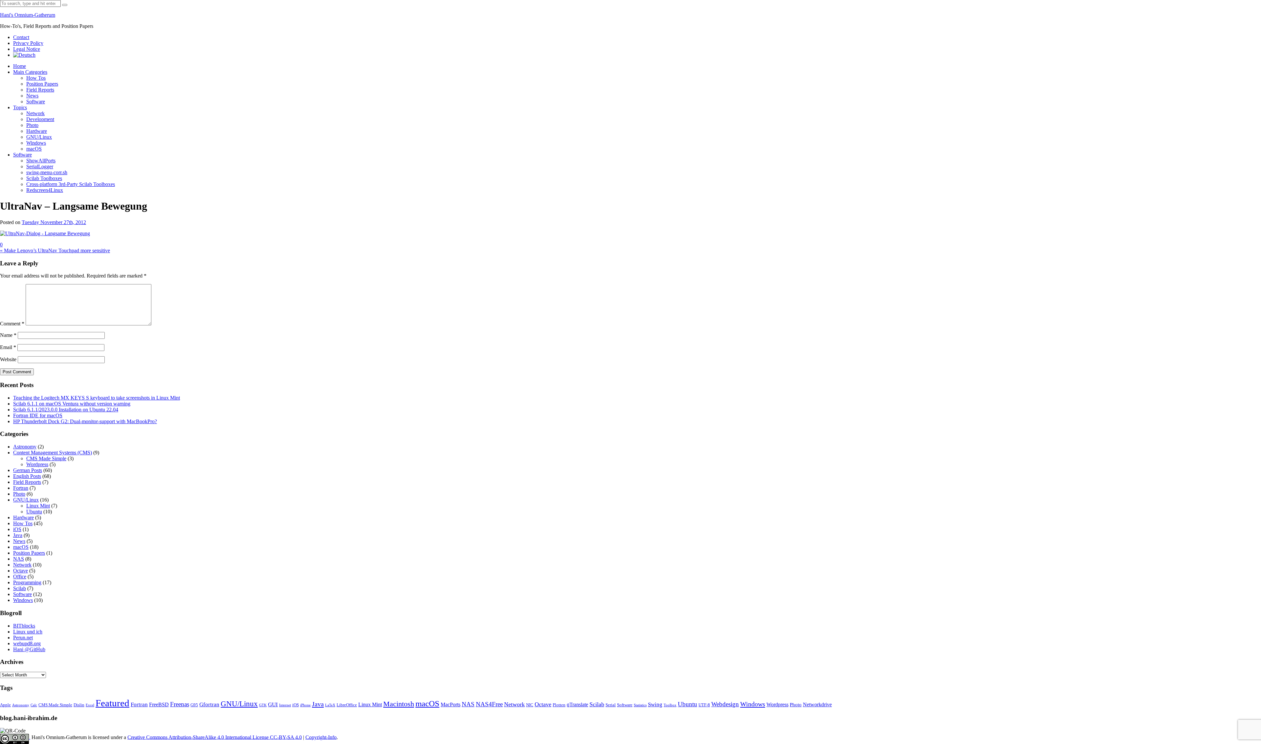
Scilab (19, 588)
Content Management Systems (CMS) (52, 452)
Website (8, 359)
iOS (17, 529)
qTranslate (577, 704)
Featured (112, 703)
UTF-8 (704, 705)
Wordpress (37, 464)
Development (40, 119)
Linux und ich (27, 631)
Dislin (79, 705)
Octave (20, 570)
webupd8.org (27, 643)
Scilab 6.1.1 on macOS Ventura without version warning (71, 403)
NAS (18, 559)
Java (17, 535)
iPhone (305, 705)
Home (19, 66)
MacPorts (450, 704)
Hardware (36, 131)
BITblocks (24, 626)
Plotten (559, 705)
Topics (20, 107)
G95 (194, 705)
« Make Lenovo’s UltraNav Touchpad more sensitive (55, 250)
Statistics (640, 705)
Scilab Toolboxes (44, 178)
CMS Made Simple (46, 458)
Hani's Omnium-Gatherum (27, 15)
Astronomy (24, 446)
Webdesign (725, 704)
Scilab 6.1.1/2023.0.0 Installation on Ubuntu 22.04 (65, 409)
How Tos (36, 78)
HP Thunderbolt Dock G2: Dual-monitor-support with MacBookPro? (85, 421)
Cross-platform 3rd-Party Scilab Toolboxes (70, 184)
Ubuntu (34, 511)
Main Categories (30, 72)
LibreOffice (347, 705)
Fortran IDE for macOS (37, 415)
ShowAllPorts (40, 160)
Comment (12, 323)
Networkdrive (817, 704)
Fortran (20, 488)
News (32, 95)
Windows (36, 143)
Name (8, 335)
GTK (263, 705)
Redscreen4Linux (44, 190)
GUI (273, 704)
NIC (529, 705)
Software (35, 101)
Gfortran (209, 704)
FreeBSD (159, 704)
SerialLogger (39, 166)
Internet (285, 705)
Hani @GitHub (29, 649)
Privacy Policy (28, 43)
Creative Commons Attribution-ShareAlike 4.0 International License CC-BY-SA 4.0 (214, 737)
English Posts (27, 476)
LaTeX (330, 705)
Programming (27, 582)
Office (19, 576)
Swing (655, 704)
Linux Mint (38, 505)
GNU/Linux (39, 137)
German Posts (27, 470)
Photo (32, 125)
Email (8, 347)
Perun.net (23, 637)
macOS (34, 149)
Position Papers (42, 84)
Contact (21, 37)
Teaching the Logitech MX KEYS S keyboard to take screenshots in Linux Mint (96, 398)
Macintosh (398, 704)
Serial (611, 705)
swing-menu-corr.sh (46, 172)
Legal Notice (26, 49)
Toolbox (670, 705)
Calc (34, 705)
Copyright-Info (321, 737)
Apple (5, 705)
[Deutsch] (24, 55)
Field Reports (40, 90)
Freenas (179, 704)
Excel (90, 705)
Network (35, 113)
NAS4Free (489, 704)
